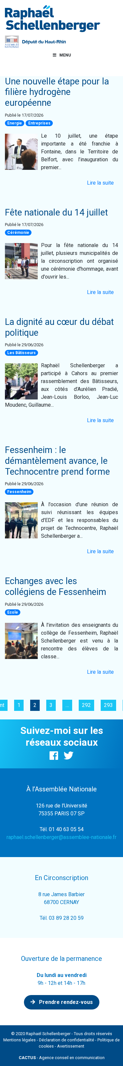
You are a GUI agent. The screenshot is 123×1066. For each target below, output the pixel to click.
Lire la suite (100, 183)
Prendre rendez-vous (65, 1002)
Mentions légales (19, 1039)
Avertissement (70, 1046)
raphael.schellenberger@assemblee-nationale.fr (61, 837)
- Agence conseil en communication (62, 1057)
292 (86, 705)
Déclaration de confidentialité (66, 1039)
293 (108, 705)
